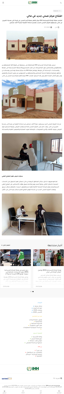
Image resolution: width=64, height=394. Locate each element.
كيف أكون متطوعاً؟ (36, 325)
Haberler (56, 11)
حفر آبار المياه (37, 308)
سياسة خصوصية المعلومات (32, 327)
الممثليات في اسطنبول (34, 352)
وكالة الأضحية (37, 337)
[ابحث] (61, 3)
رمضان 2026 (37, 310)
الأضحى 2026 (37, 312)
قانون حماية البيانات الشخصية (35, 320)
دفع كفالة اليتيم (37, 339)
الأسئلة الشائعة (36, 323)
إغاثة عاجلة (38, 306)
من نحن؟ (39, 350)
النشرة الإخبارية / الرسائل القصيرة (34, 355)
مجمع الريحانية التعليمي (34, 342)
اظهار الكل (6, 245)
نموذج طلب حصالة (36, 340)
